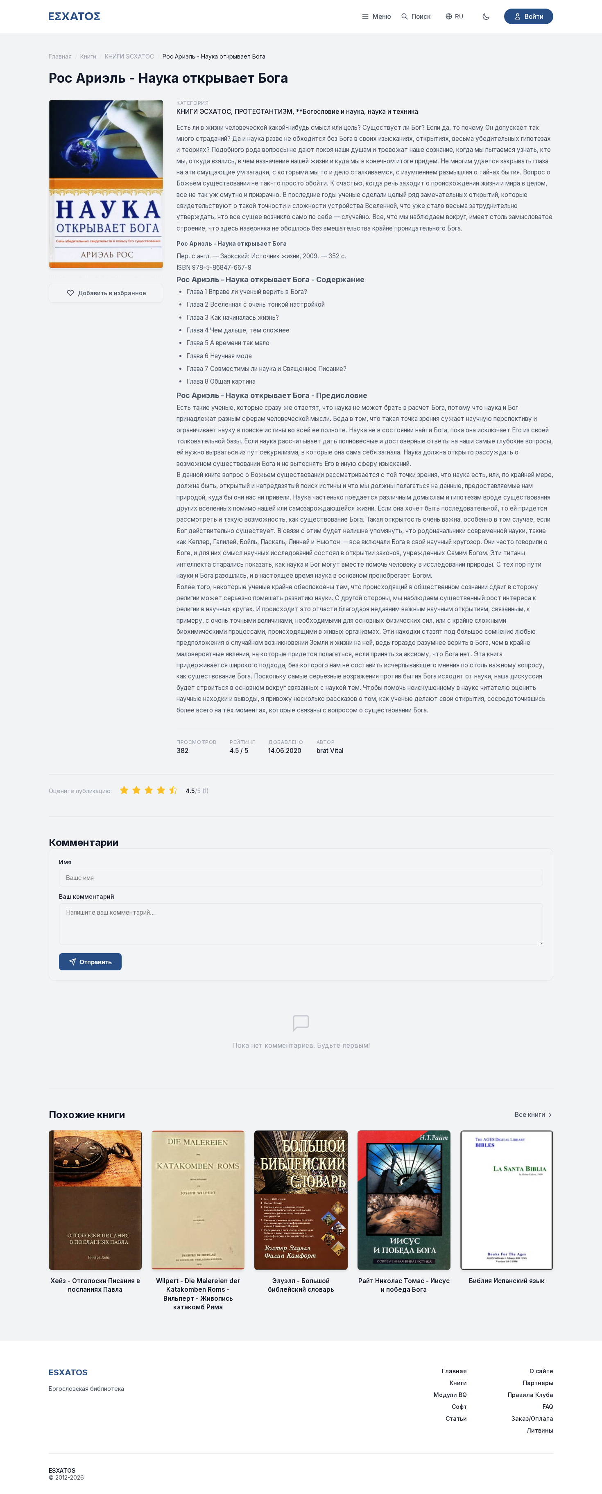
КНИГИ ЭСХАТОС (129, 56)
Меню (382, 16)
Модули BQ (450, 1394)
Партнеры (538, 1382)
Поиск (421, 16)
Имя (65, 862)
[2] (136, 790)
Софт (459, 1406)
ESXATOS (68, 1372)
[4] (161, 790)
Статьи (456, 1418)
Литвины (540, 1430)
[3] (148, 790)
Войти (534, 16)
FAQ (548, 1406)
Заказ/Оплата (532, 1418)
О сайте (541, 1370)
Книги (88, 56)
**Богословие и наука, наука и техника (357, 111)
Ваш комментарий (86, 896)
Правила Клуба (530, 1394)
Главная (60, 56)
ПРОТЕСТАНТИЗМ (263, 111)
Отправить (95, 961)
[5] (173, 790)
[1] (124, 790)
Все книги (530, 1115)
